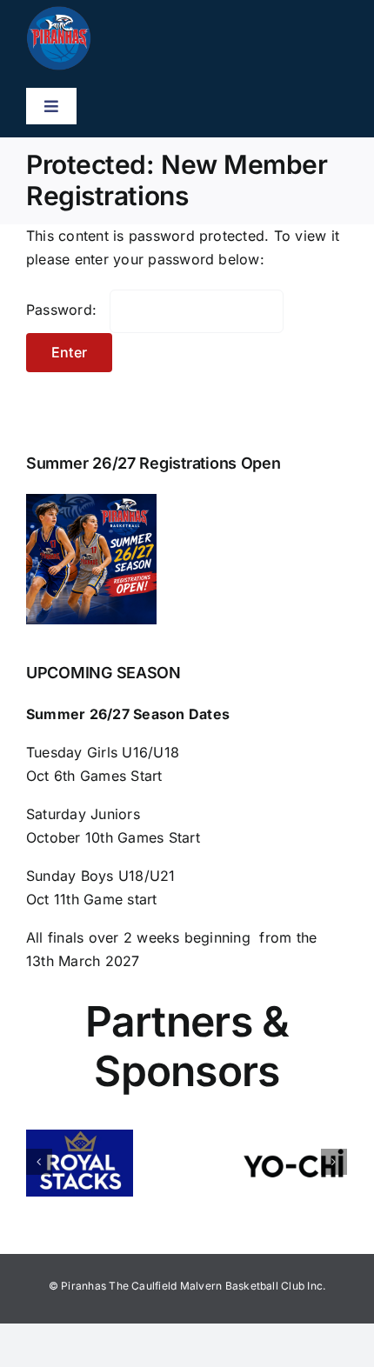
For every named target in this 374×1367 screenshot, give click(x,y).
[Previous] (39, 1162)
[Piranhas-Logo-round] (58, 13)
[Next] (334, 1162)
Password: (63, 309)
